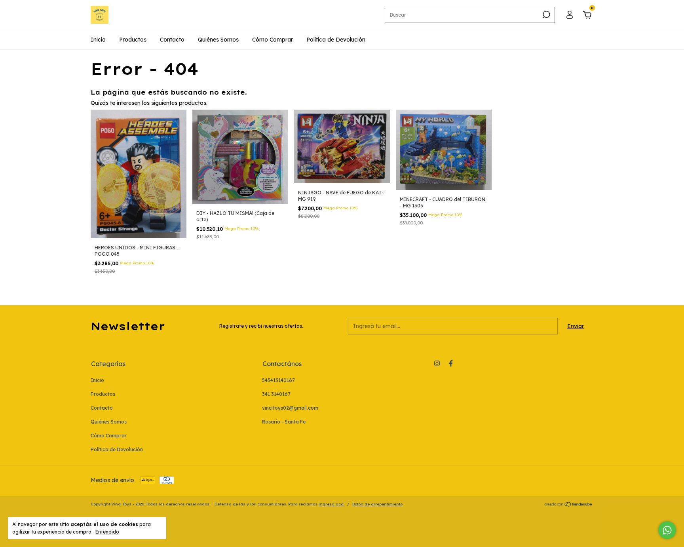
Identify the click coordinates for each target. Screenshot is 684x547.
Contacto (172, 39)
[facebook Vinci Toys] (451, 363)
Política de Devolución (335, 39)
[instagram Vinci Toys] (437, 363)
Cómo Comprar (272, 39)
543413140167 (278, 380)
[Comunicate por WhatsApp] (667, 530)
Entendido (107, 532)
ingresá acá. (331, 504)
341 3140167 (276, 394)
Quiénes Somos (218, 39)
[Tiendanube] (568, 505)
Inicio (98, 39)
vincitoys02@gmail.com (290, 408)
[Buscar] (545, 15)
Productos (132, 39)
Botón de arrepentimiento (377, 504)
